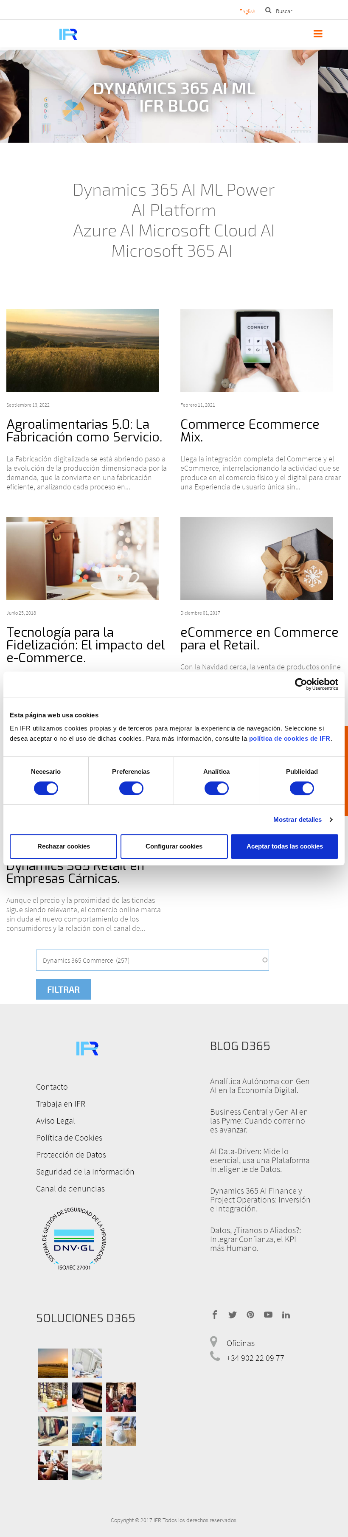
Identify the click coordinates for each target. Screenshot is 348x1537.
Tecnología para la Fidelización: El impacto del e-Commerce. (85, 645)
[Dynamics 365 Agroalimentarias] (53, 1363)
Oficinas (241, 1342)
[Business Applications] (53, 1465)
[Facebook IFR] (215, 1314)
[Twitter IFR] (232, 1314)
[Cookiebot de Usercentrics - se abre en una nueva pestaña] (301, 684)
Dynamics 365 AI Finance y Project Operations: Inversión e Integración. (260, 1199)
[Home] (68, 33)
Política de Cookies (69, 1137)
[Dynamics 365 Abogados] (87, 1397)
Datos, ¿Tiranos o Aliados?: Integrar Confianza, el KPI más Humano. (255, 1238)
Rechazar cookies (63, 846)
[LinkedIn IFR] (286, 1314)
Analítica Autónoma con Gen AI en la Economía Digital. (260, 1085)
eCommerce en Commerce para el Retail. (259, 639)
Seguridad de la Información (85, 1171)
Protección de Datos (71, 1154)
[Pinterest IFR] (250, 1314)
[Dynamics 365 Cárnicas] (87, 1363)
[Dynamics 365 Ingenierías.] (87, 1431)
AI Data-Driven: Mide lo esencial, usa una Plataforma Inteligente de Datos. (260, 1159)
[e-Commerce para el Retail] (261, 558)
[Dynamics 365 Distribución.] (53, 1397)
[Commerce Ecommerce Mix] (261, 350)
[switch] (131, 788)
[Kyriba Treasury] (87, 1465)
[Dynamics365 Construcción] (121, 1431)
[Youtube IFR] (268, 1314)
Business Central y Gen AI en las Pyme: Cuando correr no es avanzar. (259, 1120)
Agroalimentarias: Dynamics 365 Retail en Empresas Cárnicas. (75, 866)
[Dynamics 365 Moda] (53, 1431)
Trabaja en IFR (60, 1103)
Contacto (52, 1086)
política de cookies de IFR (290, 738)
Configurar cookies (174, 846)
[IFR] (87, 1047)
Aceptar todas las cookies (285, 846)
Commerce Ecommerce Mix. (250, 431)
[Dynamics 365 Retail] (121, 1397)
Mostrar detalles (297, 819)
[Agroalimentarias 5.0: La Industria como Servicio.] (87, 350)
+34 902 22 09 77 (255, 1357)
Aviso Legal (55, 1120)
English (247, 11)
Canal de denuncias (70, 1188)
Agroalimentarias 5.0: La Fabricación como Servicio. (84, 431)
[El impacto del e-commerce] (87, 558)
